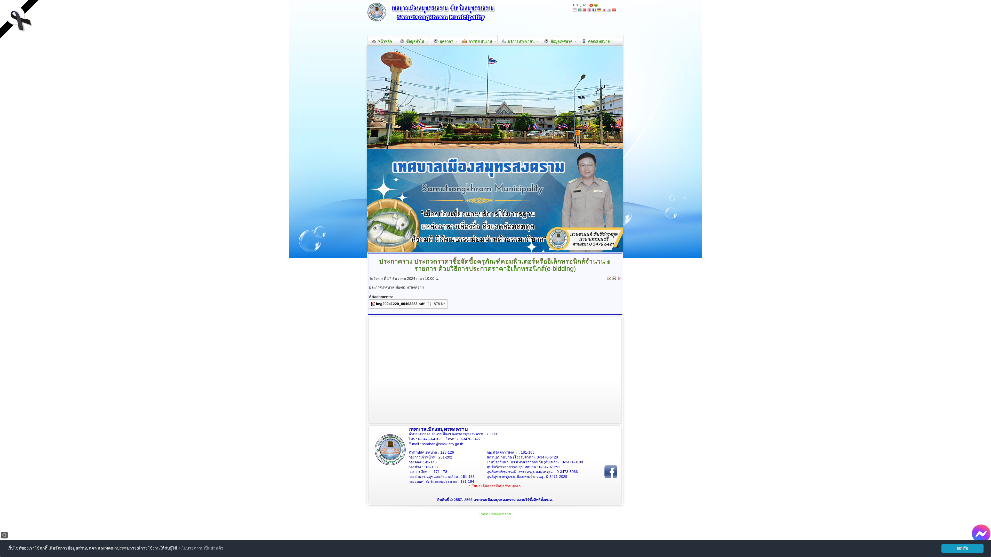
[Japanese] (604, 10)
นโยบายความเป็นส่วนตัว (201, 548)
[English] (589, 10)
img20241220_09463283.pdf (400, 304)
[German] (599, 10)
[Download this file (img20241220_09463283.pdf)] (373, 304)
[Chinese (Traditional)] (584, 10)
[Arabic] (580, 10)
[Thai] (575, 10)
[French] (594, 10)
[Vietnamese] (614, 10)
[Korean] (609, 10)
